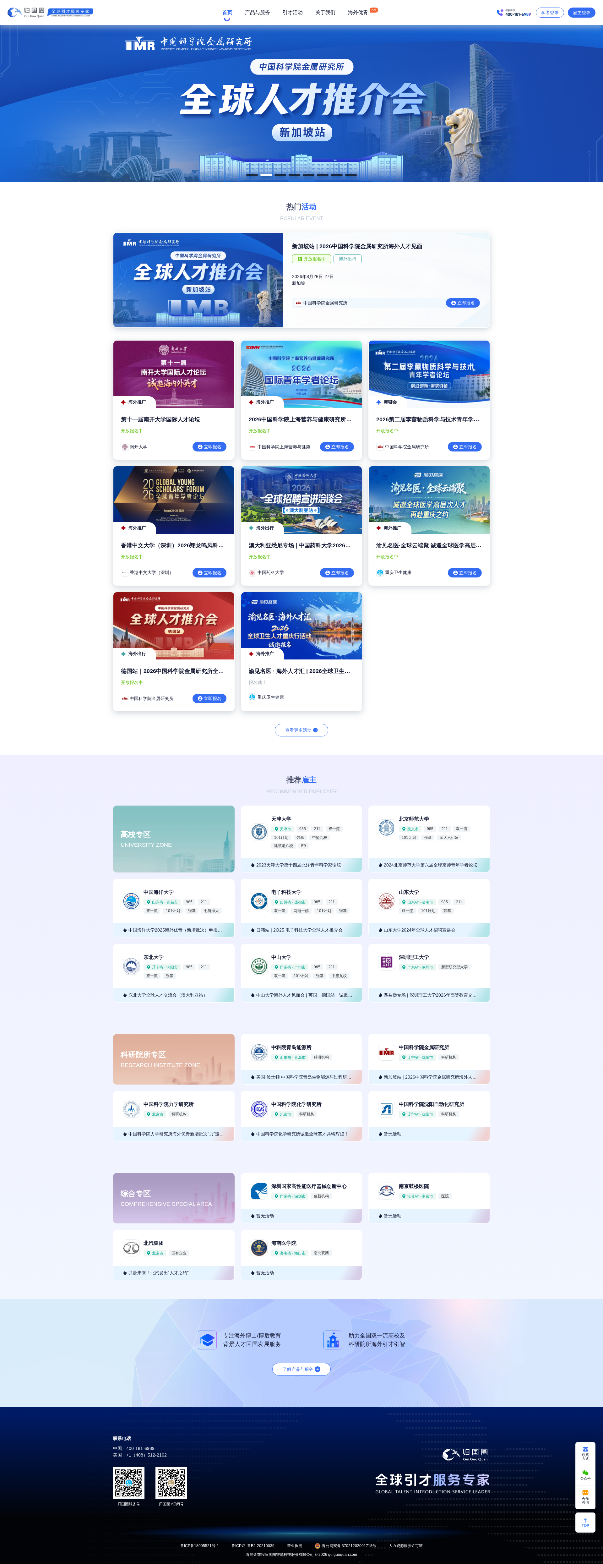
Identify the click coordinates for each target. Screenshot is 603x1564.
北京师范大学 (414, 819)
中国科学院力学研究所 (169, 1104)
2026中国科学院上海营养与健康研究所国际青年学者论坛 (320, 419)
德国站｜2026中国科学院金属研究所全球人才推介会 (186, 671)
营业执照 (294, 1546)
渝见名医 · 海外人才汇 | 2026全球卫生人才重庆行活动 (316, 671)
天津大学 (281, 819)
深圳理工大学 (414, 957)
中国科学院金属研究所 (424, 1047)
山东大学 (409, 892)
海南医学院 (283, 1243)
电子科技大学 (286, 892)
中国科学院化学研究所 (296, 1104)
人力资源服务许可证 (406, 1546)
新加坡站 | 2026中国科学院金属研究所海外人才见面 (357, 246)
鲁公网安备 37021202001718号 (349, 1546)
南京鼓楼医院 (414, 1186)
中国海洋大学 (159, 892)
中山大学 (281, 957)
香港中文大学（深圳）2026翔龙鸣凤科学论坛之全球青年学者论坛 (203, 545)
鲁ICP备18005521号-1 (199, 1546)
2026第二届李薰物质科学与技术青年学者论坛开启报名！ (447, 419)
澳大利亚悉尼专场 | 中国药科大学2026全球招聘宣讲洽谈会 (322, 545)
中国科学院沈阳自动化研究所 (431, 1104)
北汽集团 (154, 1243)
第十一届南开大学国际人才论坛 (160, 419)
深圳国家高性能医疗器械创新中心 (309, 1186)
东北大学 (154, 957)
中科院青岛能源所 (291, 1047)
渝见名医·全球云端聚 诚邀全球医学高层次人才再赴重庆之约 (451, 545)
